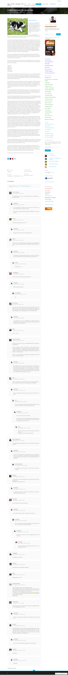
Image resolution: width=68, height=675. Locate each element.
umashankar (15, 203)
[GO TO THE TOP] (34, 670)
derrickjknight (15, 272)
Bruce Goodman (15, 192)
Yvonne (13, 218)
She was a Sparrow (48, 102)
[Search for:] (50, 34)
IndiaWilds (47, 193)
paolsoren (14, 563)
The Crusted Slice (48, 93)
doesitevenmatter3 (16, 583)
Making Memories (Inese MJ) (50, 197)
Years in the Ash (48, 129)
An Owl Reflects (48, 108)
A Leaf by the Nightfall (49, 137)
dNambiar (14, 475)
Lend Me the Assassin (49, 133)
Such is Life (9, 171)
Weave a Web (47, 190)
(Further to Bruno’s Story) (33, 20)
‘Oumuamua (47, 82)
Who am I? (39, 5)
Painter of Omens (48, 69)
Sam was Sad (47, 67)
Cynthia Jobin (47, 192)
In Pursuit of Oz (48, 77)
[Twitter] (57, 1)
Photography (26, 5)
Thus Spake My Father (49, 84)
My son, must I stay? (48, 115)
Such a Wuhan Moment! (53, 163)
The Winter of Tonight (49, 135)
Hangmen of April (48, 86)
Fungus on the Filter (48, 100)
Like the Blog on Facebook (49, 181)
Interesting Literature (49, 188)
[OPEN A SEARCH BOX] (60, 5)
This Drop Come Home (49, 124)
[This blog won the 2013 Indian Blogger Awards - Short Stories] (50, 47)
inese (13, 377)
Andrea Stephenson (16, 439)
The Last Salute (47, 110)
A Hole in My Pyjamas (49, 104)
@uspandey (50, 178)
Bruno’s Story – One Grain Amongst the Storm (21, 186)
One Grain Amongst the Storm (15, 4)
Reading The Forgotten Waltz (50, 97)
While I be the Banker (49, 119)
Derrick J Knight (48, 199)
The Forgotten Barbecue (49, 127)
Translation (33, 5)
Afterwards (47, 131)
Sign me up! (48, 150)
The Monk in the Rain (49, 65)
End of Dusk (47, 63)
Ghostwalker (47, 113)
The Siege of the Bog (49, 99)
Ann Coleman (15, 303)
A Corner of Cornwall (49, 201)
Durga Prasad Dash (16, 339)
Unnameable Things (48, 95)
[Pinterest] (60, 1)
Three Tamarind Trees (49, 61)
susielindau (17, 519)
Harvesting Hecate (48, 195)
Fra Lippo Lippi (48, 117)
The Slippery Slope (48, 106)
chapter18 (14, 649)
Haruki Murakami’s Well (49, 89)
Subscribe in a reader (49, 204)
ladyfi (13, 329)
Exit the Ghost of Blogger (53, 161)
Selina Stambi (15, 601)
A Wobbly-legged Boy (49, 71)
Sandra (13, 238)
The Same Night (48, 91)
